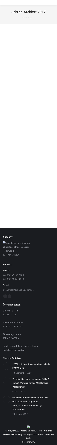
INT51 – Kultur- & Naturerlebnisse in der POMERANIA (31, 366)
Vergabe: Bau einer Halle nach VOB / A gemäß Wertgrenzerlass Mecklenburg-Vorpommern (30, 383)
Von (27, 74)
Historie (10, 137)
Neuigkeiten (12, 74)
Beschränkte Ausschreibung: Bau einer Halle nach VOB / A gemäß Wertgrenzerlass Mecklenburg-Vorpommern (30, 403)
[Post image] (6, 366)
